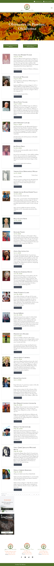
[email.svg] (25, 557)
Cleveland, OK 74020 (10, 553)
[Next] (39, 495)
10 (29, 494)
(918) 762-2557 (28, 554)
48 (36, 494)
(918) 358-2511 (12, 554)
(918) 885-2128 (45, 554)
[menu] (51, 8)
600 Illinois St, (27, 551)
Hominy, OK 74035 (43, 552)
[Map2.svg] (29, 557)
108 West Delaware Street (10, 551)
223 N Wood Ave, (43, 551)
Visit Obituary (18, 71)
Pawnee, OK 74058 (27, 552)
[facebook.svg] (21, 557)
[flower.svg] (32, 557)
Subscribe (7, 509)
